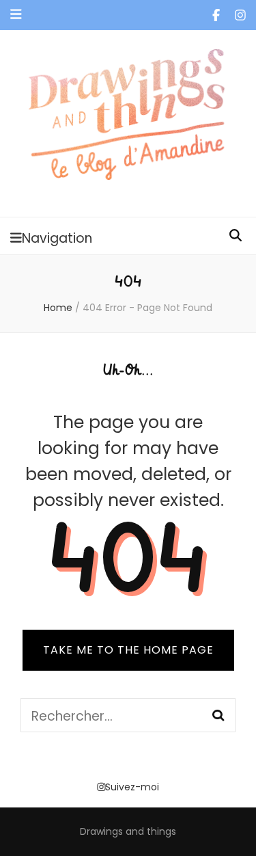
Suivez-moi (132, 787)
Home (58, 308)
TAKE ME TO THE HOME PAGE (128, 650)
